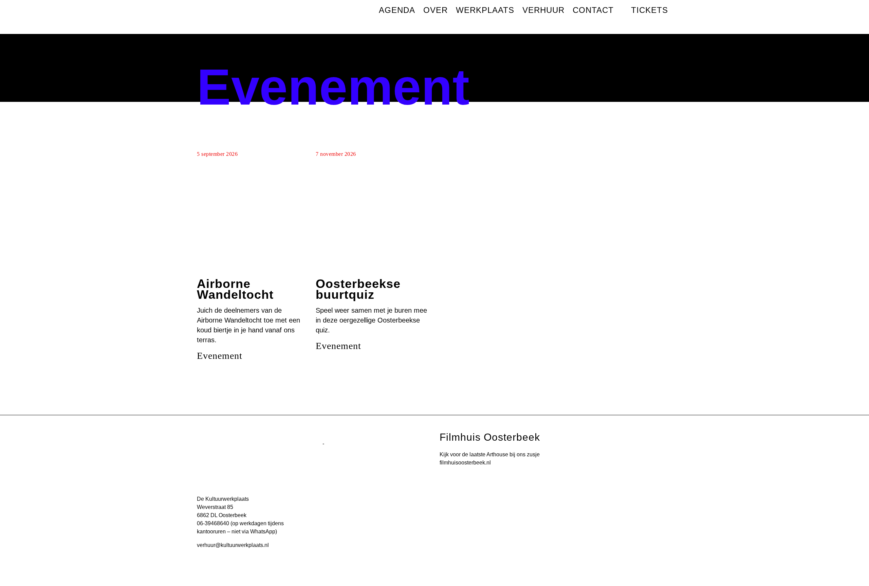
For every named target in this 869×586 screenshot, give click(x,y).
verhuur (206, 545)
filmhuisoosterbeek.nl (465, 462)
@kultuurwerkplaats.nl (242, 545)
